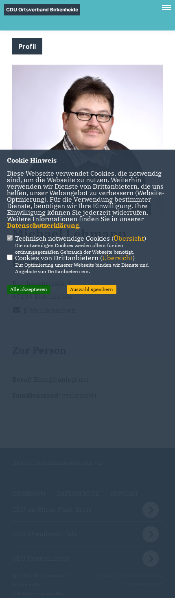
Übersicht (129, 238)
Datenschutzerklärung (43, 225)
